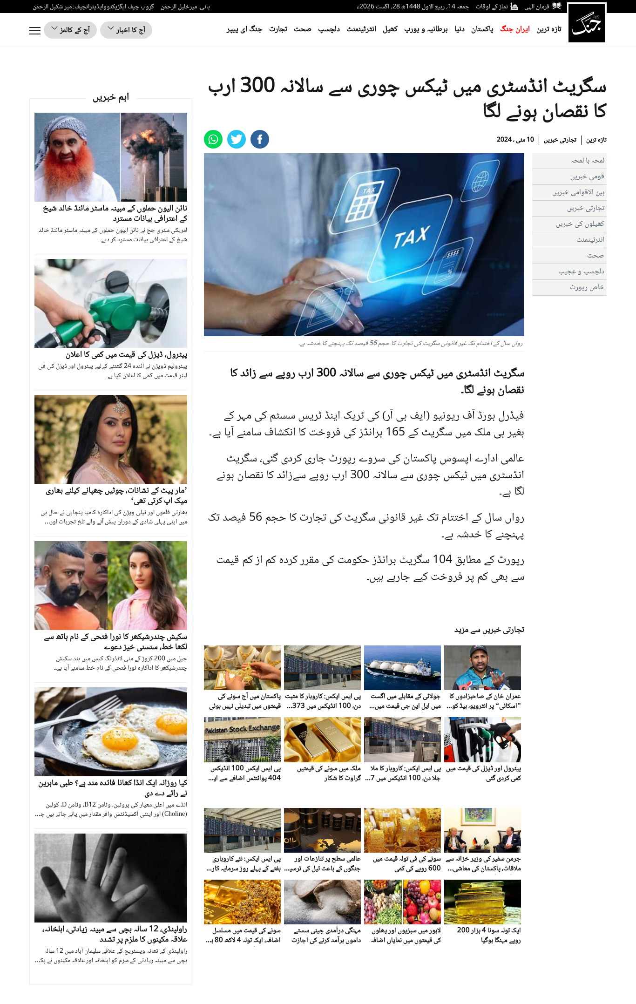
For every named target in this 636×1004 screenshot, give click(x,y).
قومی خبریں (587, 176)
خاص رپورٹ (587, 287)
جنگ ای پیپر (245, 29)
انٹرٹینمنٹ (361, 29)
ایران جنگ (515, 29)
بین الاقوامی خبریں (578, 192)
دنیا (459, 29)
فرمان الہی (536, 7)
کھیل (390, 29)
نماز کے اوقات (492, 7)
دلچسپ (329, 29)
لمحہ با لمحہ (587, 161)
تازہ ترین (549, 29)
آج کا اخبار (130, 30)
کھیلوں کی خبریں (580, 224)
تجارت (278, 29)
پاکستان (482, 29)
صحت (302, 29)
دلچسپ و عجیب (581, 271)
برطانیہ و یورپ (426, 29)
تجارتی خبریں (560, 140)
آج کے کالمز (74, 30)
